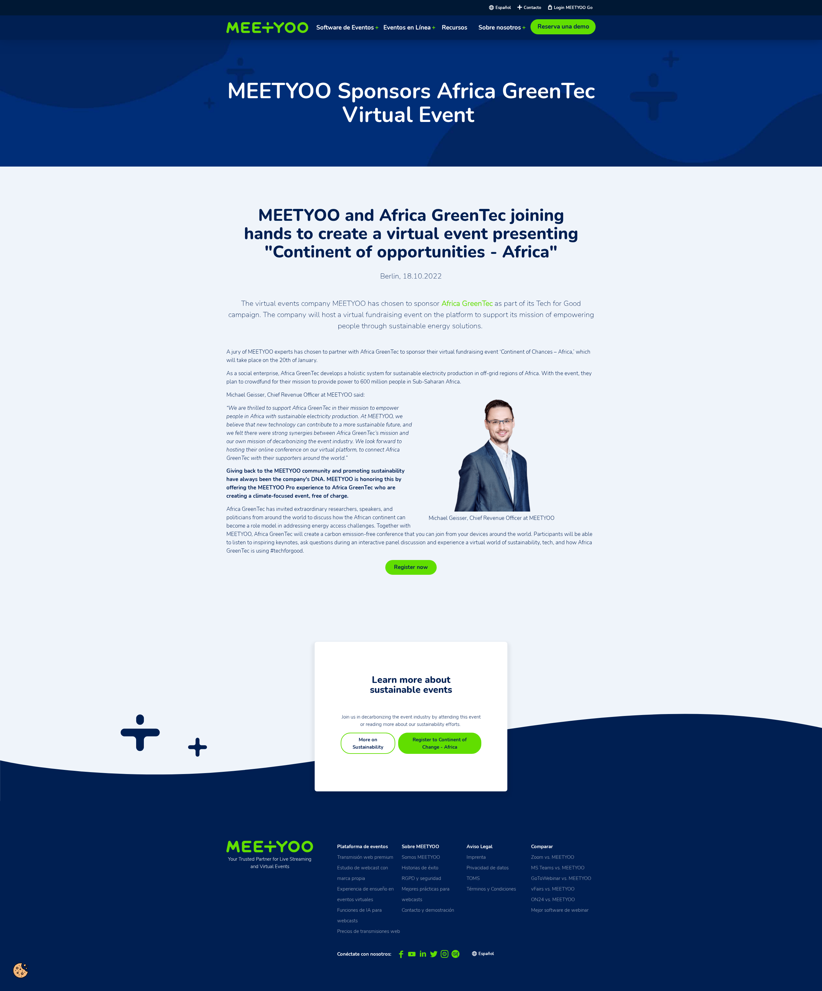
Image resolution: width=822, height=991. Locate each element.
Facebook (401, 954)
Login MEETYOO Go (573, 7)
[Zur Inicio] (268, 27)
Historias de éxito (420, 867)
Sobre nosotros (499, 27)
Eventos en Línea (407, 27)
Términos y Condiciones (491, 888)
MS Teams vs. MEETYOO (557, 867)
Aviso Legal (480, 846)
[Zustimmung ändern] (20, 970)
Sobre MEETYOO (420, 846)
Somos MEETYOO (421, 857)
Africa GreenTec (467, 303)
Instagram (444, 954)
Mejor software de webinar (560, 910)
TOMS (473, 878)
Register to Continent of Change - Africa (440, 743)
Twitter (433, 954)
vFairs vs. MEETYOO (552, 888)
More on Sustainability (368, 743)
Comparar (542, 846)
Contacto (532, 7)
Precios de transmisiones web (368, 931)
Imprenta (476, 857)
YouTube (411, 954)
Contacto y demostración (428, 910)
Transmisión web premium (365, 857)
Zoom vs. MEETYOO (552, 857)
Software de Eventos (345, 27)
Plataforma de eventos (362, 846)
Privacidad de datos (488, 867)
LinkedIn (422, 954)
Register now (411, 567)
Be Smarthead (455, 954)
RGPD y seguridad (421, 878)
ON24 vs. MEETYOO (553, 899)
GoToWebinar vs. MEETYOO (561, 878)
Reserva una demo (563, 26)
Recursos (454, 27)
